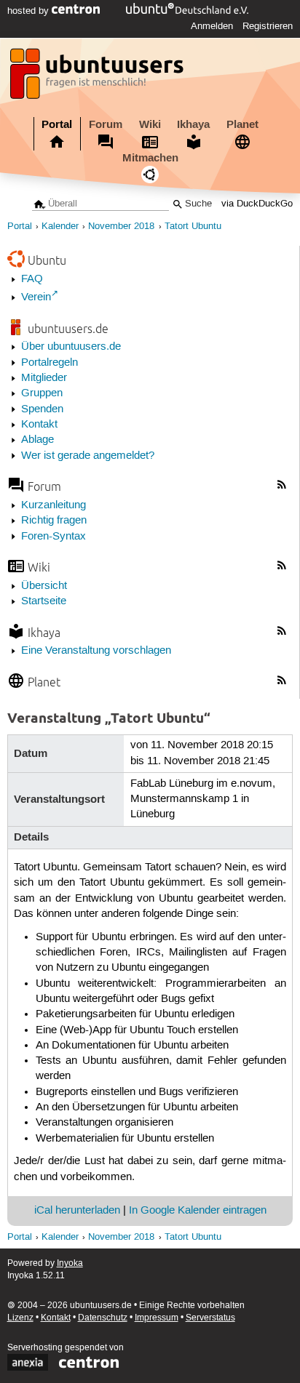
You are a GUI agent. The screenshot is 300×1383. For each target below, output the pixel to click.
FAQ (32, 279)
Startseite (43, 601)
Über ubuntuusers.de (71, 346)
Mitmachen (150, 158)
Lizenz (20, 1317)
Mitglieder (44, 378)
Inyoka (70, 1263)
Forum (105, 124)
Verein (36, 297)
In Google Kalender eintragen (198, 1210)
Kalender (60, 226)
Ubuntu (47, 260)
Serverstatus (210, 1317)
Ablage (37, 439)
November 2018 (121, 226)
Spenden (42, 409)
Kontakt (39, 424)
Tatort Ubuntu (193, 226)
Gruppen (42, 393)
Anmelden (212, 26)
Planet (242, 124)
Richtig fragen (54, 520)
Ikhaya (193, 124)
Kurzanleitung (53, 505)
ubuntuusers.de (68, 328)
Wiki (150, 124)
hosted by (29, 11)
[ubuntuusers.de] (98, 78)
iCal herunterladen (77, 1210)
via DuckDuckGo (257, 204)
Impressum (156, 1317)
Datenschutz (102, 1317)
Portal (57, 124)
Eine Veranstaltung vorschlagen (96, 650)
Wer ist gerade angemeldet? (87, 455)
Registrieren (267, 26)
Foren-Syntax (53, 536)
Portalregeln (49, 362)
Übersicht (44, 586)
